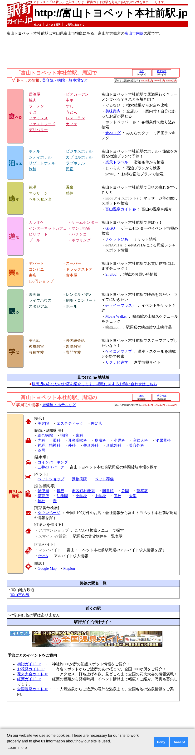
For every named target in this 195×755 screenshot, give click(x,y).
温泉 (69, 187)
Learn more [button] (17, 748)
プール (34, 240)
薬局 (41, 450)
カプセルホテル (79, 157)
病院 (64, 435)
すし (69, 106)
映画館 (34, 294)
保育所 (43, 496)
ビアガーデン (77, 94)
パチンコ (79, 234)
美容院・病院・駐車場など (65, 80)
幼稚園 (62, 496)
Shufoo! (111, 274)
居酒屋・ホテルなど (59, 405)
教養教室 (36, 346)
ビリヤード (38, 234)
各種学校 (36, 352)
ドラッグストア (79, 269)
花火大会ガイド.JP (32, 674)
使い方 (37, 24)
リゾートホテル (42, 163)
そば (32, 112)
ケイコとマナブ (118, 351)
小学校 (81, 496)
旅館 (32, 169)
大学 (132, 496)
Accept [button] (179, 742)
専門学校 (73, 352)
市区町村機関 (83, 491)
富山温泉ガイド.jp (120, 209)
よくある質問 (53, 24)
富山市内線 (134, 33)
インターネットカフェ (48, 228)
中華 (69, 100)
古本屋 (71, 275)
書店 (32, 275)
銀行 (60, 491)
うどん (71, 112)
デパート (36, 263)
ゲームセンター (85, 222)
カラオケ (36, 222)
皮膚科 (100, 440)
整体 (69, 193)
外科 (72, 445)
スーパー (73, 263)
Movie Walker (116, 316)
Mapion (69, 568)
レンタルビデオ (79, 294)
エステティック (70, 424)
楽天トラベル (116, 162)
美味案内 (113, 111)
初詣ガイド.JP (29, 664)
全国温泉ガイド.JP (32, 689)
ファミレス (38, 118)
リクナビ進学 (116, 362)
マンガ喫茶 (81, 228)
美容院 (43, 424)
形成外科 (113, 445)
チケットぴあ (116, 239)
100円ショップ (41, 281)
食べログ (113, 133)
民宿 (69, 169)
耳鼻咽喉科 (77, 440)
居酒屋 (34, 94)
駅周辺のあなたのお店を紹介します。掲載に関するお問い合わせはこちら (94, 384)
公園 (125, 491)
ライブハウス (40, 300)
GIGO (110, 228)
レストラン (75, 118)
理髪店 (96, 424)
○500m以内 (147, 80)
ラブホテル (75, 163)
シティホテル (40, 157)
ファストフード (42, 124)
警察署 (142, 491)
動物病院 (79, 479)
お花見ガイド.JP (30, 669)
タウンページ (49, 513)
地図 (141, 71)
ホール (71, 306)
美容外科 (136, 445)
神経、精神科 (49, 445)
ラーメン (36, 106)
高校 (117, 496)
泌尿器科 (163, 440)
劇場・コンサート (81, 300)
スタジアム (38, 306)
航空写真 (161, 71)
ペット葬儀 (104, 479)
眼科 (56, 440)
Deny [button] (161, 742)
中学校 (100, 496)
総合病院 (45, 435)
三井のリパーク (51, 467)
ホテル (34, 151)
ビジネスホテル (79, 151)
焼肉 (32, 100)
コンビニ (36, 269)
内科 (41, 440)
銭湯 (32, 187)
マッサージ (38, 193)
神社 (41, 501)
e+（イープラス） (120, 305)
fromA (43, 556)
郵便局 (43, 491)
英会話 (34, 340)
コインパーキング (53, 462)
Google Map (47, 568)
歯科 (79, 435)
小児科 (119, 440)
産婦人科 (140, 440)
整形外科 (90, 445)
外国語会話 (75, 340)
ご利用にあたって (74, 24)
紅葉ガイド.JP (29, 679)
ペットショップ (51, 479)
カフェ (71, 124)
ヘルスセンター (42, 199)
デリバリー (38, 130)
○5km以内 (171, 80)
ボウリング (81, 240)
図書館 (108, 491)
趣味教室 (73, 346)
